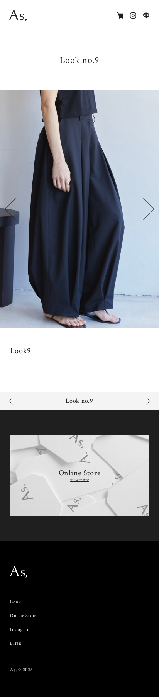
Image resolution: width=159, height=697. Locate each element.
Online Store (23, 616)
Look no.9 (79, 401)
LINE (15, 643)
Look (15, 602)
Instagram (20, 629)
